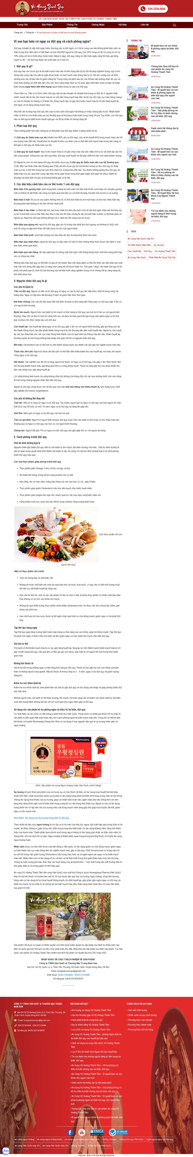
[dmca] (97, 1132)
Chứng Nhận (98, 24)
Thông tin (30, 32)
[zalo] (5, 1151)
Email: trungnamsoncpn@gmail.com (34, 1020)
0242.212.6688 (82, 975)
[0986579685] (153, 6)
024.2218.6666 (24, 1025)
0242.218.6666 (65, 975)
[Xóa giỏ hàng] (70, 2)
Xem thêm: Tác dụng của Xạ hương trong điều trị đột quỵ (41, 818)
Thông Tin (72, 24)
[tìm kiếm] (176, 25)
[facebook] (70, 1132)
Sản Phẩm (47, 24)
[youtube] (81, 1132)
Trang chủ (18, 32)
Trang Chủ (22, 24)
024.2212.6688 (39, 1025)
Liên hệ (145, 24)
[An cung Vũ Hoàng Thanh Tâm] (40, 8)
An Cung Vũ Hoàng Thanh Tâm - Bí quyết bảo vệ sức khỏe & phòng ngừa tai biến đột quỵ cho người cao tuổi (96, 1100)
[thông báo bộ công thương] (118, 1132)
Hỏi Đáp (123, 24)
